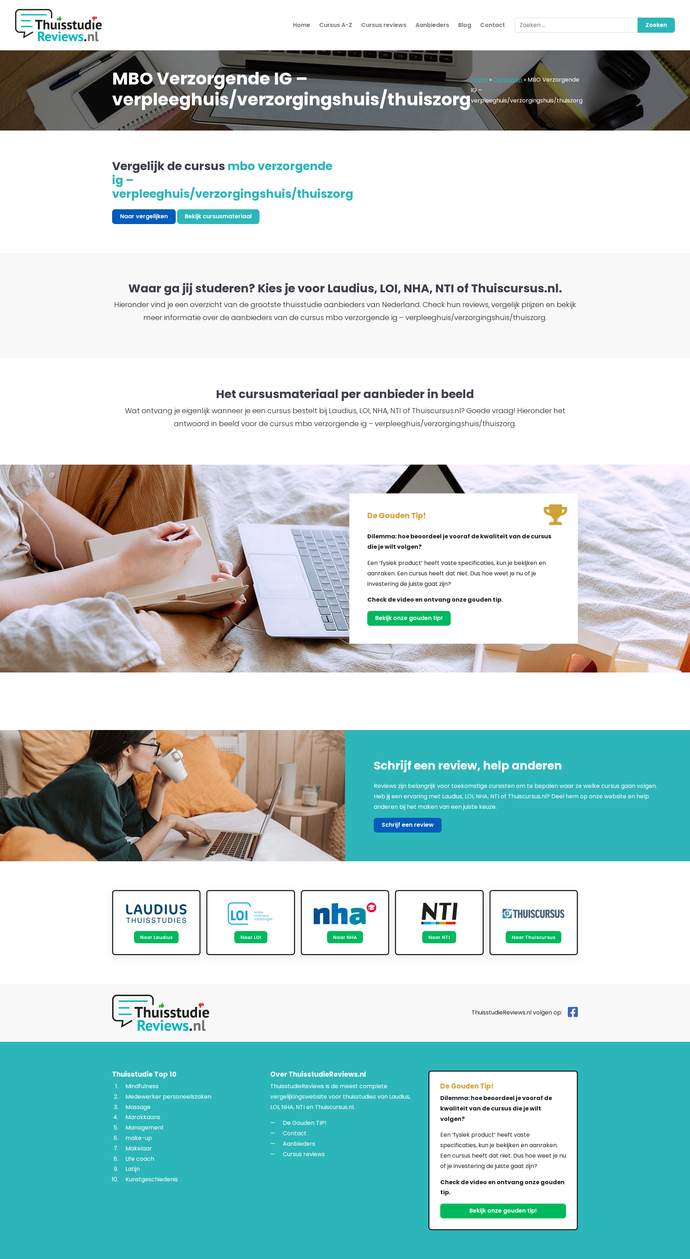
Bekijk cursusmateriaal (218, 216)
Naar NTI (439, 937)
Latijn (132, 1169)
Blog (464, 25)
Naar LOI (250, 937)
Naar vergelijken (144, 216)
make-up (138, 1138)
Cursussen (507, 80)
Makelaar (138, 1148)
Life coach (139, 1159)
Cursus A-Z (335, 25)
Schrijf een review (408, 825)
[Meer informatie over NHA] (345, 913)
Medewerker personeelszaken (168, 1096)
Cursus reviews (383, 25)
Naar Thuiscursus (533, 937)
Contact (492, 25)
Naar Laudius (156, 937)
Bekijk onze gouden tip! (409, 618)
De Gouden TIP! (304, 1123)
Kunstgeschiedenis (151, 1180)
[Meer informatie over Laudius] (156, 913)
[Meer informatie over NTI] (439, 913)
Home (301, 25)
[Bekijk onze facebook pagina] (573, 1014)
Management (144, 1128)
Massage (138, 1107)
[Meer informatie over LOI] (250, 913)
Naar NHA (345, 937)
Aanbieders (432, 25)
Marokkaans (142, 1117)
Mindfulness (141, 1086)
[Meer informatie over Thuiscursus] (533, 913)
